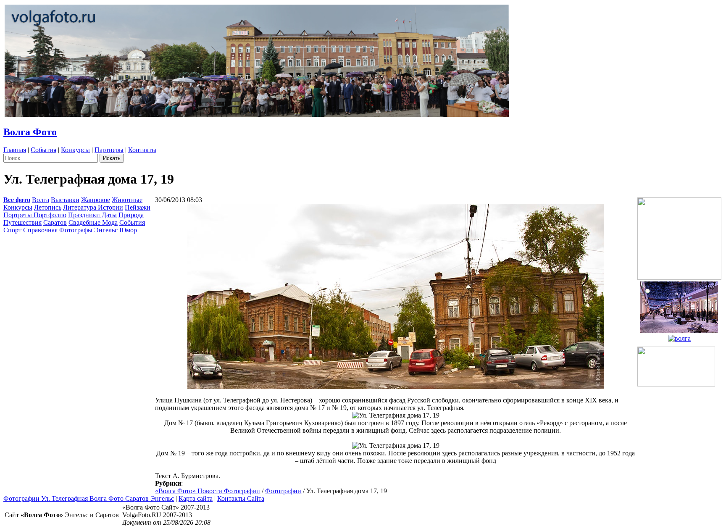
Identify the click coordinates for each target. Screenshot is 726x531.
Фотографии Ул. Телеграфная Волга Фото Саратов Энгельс (88, 498)
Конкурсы (75, 149)
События (43, 149)
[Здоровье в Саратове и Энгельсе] (679, 304)
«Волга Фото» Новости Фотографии (207, 490)
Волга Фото (30, 131)
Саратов (55, 222)
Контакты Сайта (240, 498)
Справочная (40, 230)
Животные (127, 199)
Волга (40, 199)
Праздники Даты (92, 214)
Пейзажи (137, 207)
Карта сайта (196, 498)
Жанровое (95, 199)
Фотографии (283, 490)
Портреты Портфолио (34, 214)
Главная (14, 149)
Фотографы (75, 230)
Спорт (12, 230)
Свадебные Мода (93, 222)
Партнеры (109, 149)
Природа (131, 214)
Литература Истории (93, 207)
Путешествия (22, 222)
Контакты (142, 149)
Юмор (128, 230)
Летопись (47, 207)
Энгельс (106, 230)
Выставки (65, 199)
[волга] (679, 336)
